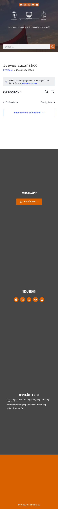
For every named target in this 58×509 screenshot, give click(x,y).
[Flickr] (37, 4)
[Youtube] (33, 4)
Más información (15, 408)
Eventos (7, 69)
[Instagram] (25, 4)
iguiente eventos (29, 83)
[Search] (52, 46)
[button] (29, 36)
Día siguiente (47, 102)
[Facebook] (21, 4)
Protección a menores (29, 504)
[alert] (29, 81)
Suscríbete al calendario (27, 112)
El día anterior (12, 102)
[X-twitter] (29, 4)
